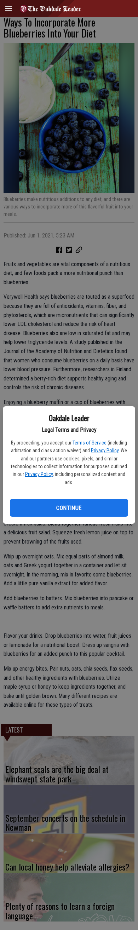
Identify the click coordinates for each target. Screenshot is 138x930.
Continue (68, 508)
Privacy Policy (105, 450)
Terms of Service (90, 443)
